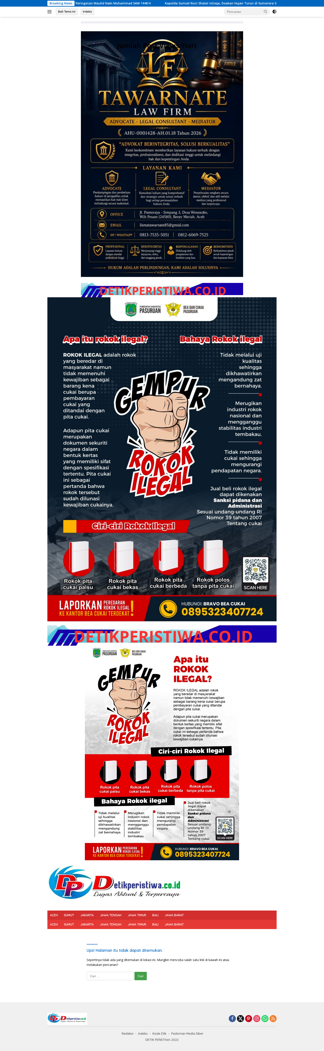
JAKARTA (87, 915)
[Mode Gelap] (274, 11)
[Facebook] (232, 1019)
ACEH (54, 915)
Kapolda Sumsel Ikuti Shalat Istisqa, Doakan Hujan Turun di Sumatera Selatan (152, 3)
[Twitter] (240, 1019)
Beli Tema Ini (66, 11)
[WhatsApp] (264, 1019)
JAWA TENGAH (110, 915)
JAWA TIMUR (137, 915)
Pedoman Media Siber (187, 1034)
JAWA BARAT (174, 915)
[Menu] (50, 11)
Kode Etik (159, 1034)
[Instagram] (256, 1019)
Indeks (87, 11)
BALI (155, 915)
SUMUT (69, 915)
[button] (265, 11)
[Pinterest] (248, 1019)
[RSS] (273, 1019)
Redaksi (127, 1034)
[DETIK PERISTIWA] (116, 885)
